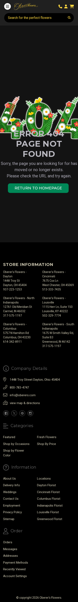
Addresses (10, 556)
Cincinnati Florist (48, 492)
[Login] (66, 6)
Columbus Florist (48, 499)
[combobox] (39, 17)
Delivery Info (11, 485)
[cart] (72, 6)
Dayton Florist (46, 485)
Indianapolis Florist (50, 505)
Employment (11, 505)
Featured (9, 437)
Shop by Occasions (16, 444)
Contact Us (11, 499)
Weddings (9, 492)
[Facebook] (6, 413)
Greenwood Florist (49, 519)
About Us (9, 478)
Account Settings (15, 576)
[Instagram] (30, 413)
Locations (44, 478)
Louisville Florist (48, 512)
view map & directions (25, 403)
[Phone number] (61, 6)
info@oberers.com (23, 395)
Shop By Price (46, 444)
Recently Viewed (14, 569)
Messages (10, 549)
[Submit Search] (69, 17)
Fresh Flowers (46, 437)
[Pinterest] (22, 413)
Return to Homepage (38, 188)
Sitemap (8, 519)
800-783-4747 (19, 387)
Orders (7, 542)
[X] (14, 413)
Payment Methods (15, 562)
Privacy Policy (12, 512)
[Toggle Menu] (7, 6)
